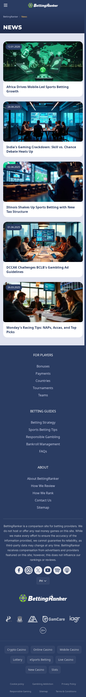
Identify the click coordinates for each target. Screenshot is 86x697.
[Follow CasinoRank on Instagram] (29, 570)
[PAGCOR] (9, 619)
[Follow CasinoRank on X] (38, 570)
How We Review (43, 486)
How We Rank (43, 493)
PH (41, 581)
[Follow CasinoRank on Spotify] (57, 570)
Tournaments (43, 388)
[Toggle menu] (6, 5)
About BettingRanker (43, 478)
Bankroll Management (43, 444)
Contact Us (43, 500)
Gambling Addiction (42, 683)
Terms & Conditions (66, 691)
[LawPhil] (20, 619)
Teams (43, 395)
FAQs (43, 451)
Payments (43, 373)
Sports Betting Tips (43, 429)
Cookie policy (17, 683)
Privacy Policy (69, 683)
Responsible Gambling (43, 437)
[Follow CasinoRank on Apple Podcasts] (67, 570)
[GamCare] (54, 619)
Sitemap (43, 507)
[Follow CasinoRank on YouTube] (48, 570)
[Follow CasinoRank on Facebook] (19, 570)
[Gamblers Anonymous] (33, 619)
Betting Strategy (43, 422)
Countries (43, 380)
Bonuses (43, 366)
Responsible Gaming (20, 691)
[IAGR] (75, 619)
